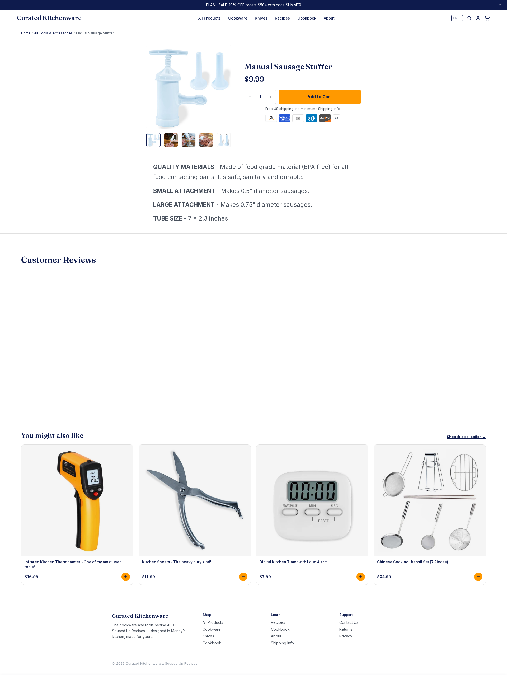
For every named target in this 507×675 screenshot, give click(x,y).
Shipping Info (282, 643)
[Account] (478, 18)
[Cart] (487, 18)
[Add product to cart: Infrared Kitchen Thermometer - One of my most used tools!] (125, 577)
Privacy (345, 636)
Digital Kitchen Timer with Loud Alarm (293, 562)
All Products (209, 18)
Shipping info (329, 108)
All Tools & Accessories (53, 33)
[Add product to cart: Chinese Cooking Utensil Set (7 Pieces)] (478, 577)
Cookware (237, 18)
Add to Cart (319, 96)
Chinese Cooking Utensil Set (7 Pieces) (412, 562)
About (329, 18)
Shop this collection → (466, 437)
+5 (336, 118)
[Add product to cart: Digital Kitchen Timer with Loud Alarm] (360, 577)
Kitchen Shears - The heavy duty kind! (176, 562)
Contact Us (348, 622)
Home (26, 33)
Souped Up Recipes (181, 663)
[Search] (469, 18)
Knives (261, 18)
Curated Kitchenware (49, 18)
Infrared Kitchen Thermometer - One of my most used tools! (73, 564)
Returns (346, 629)
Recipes (282, 18)
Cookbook (306, 18)
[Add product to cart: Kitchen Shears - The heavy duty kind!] (243, 577)
